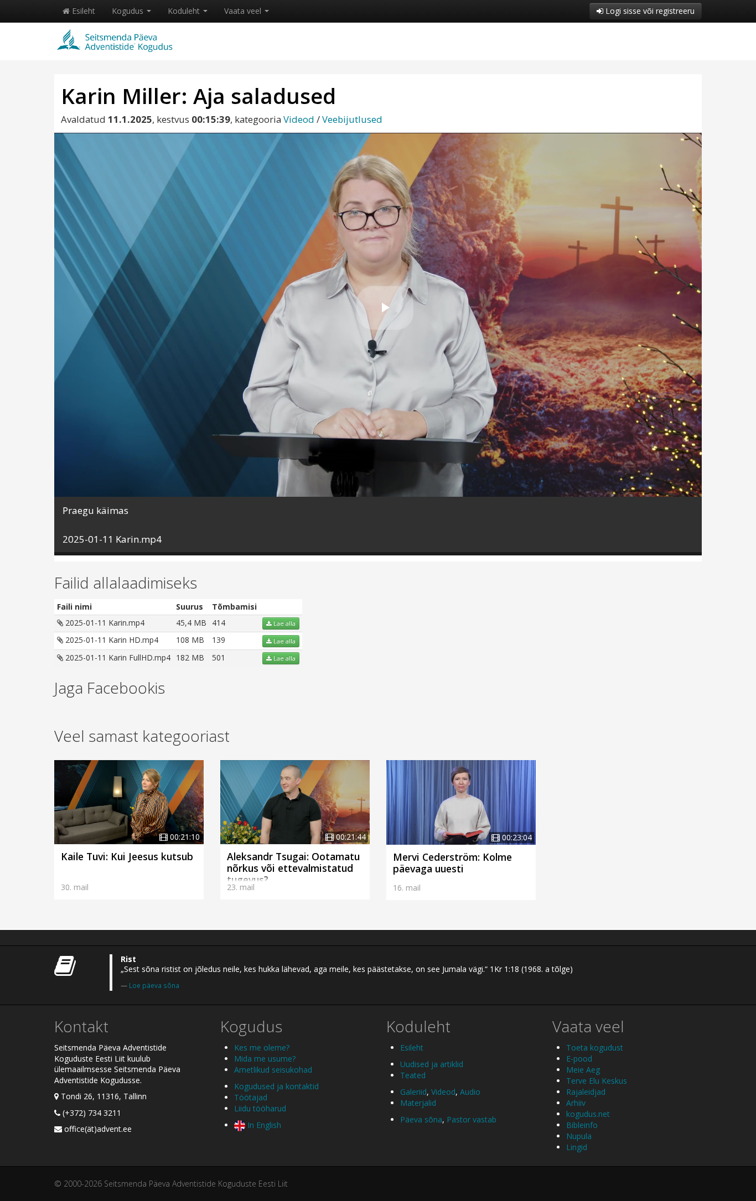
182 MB (190, 657)
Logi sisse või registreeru (649, 11)
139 (218, 640)
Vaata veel (243, 11)
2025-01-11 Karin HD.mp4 (110, 640)
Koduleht (185, 11)
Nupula (579, 1136)
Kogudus (129, 11)
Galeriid (413, 1091)
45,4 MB (191, 622)
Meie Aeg (583, 1069)
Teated (413, 1075)
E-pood (579, 1058)
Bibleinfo (582, 1125)
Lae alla (284, 623)
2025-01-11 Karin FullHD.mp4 (116, 657)
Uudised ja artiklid (431, 1064)
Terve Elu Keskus (596, 1080)
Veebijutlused (352, 119)
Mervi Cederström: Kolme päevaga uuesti (452, 862)
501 (218, 657)
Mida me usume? (265, 1058)
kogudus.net (588, 1114)
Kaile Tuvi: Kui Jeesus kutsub (127, 856)
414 (218, 622)
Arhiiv (576, 1103)
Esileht (82, 11)
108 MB (190, 640)
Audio (470, 1091)
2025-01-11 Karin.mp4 (103, 622)
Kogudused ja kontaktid (276, 1086)
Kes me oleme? (261, 1047)
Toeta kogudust (594, 1047)
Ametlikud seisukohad (273, 1069)
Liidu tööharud (260, 1108)
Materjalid (418, 1103)
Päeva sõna (421, 1119)
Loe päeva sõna (154, 985)
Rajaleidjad (585, 1091)
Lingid (576, 1147)
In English (263, 1125)
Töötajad (250, 1097)
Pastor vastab (471, 1119)
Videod (298, 119)
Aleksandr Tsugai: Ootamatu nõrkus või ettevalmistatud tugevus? (293, 868)
